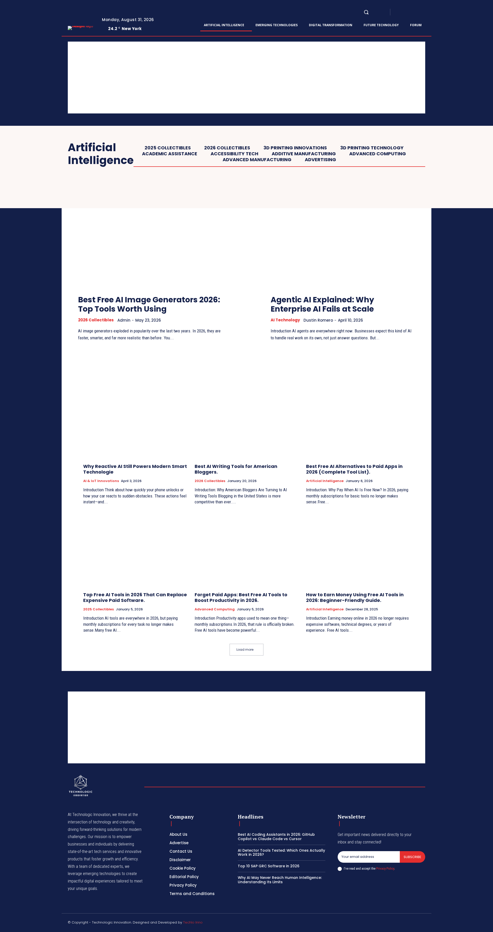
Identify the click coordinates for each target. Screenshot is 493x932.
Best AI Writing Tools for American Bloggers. (236, 469)
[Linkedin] (411, 12)
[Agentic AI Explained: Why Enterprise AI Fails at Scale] (342, 235)
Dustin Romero (318, 320)
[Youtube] (429, 12)
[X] (423, 12)
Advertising (320, 159)
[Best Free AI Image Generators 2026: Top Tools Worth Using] (150, 235)
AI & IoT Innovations (101, 481)
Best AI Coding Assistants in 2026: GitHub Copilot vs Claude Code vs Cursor (276, 836)
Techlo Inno (193, 922)
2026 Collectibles (227, 148)
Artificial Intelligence (325, 481)
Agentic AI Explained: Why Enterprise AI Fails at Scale (322, 304)
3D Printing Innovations (295, 148)
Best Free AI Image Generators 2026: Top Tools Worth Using (149, 304)
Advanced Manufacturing (257, 159)
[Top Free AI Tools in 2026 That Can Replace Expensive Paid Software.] (135, 549)
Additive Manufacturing (304, 154)
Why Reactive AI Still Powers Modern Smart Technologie (135, 469)
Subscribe (412, 856)
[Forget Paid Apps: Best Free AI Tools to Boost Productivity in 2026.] (246, 549)
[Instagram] (405, 12)
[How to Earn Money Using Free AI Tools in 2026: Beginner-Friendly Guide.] (358, 549)
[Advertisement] (222, 77)
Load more (244, 649)
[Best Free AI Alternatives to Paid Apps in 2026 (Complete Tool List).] (358, 421)
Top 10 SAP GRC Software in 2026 (268, 866)
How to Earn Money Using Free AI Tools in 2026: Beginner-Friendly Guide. (355, 597)
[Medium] (417, 12)
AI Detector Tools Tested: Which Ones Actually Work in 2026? (281, 852)
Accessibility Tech (234, 154)
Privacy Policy (385, 868)
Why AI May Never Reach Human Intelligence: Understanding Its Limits (280, 880)
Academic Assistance (169, 154)
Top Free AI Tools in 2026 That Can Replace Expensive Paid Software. (135, 597)
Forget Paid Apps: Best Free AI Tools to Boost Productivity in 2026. (241, 597)
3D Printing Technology (372, 148)
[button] (366, 12)
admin (123, 320)
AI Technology (285, 320)
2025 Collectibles (168, 148)
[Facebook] (398, 12)
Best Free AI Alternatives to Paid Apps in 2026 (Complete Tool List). (354, 469)
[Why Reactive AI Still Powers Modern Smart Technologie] (135, 421)
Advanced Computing (377, 154)
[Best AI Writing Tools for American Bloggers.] (246, 421)
